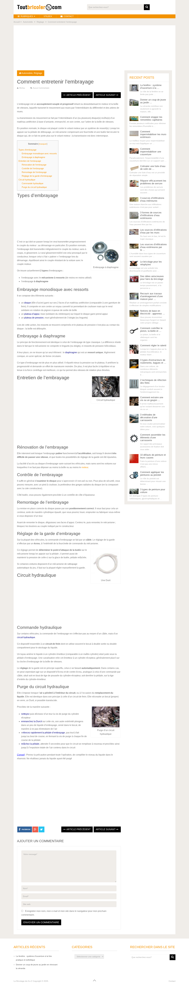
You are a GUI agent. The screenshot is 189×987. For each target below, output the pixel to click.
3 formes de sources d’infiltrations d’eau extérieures (150, 215)
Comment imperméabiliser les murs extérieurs (153, 134)
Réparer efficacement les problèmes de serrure (153, 182)
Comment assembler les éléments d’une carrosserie (152, 437)
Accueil (17, 22)
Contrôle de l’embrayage (33, 168)
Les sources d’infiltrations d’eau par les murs (153, 231)
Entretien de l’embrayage (30, 161)
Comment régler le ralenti (153, 345)
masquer (43, 144)
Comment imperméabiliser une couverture (150, 152)
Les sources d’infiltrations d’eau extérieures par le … (153, 247)
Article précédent (78, 95)
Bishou (22, 88)
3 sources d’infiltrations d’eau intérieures (152, 199)
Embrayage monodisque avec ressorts (39, 153)
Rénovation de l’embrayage (34, 165)
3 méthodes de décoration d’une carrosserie (148, 417)
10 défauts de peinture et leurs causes (153, 456)
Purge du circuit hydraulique (34, 187)
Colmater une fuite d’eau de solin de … (152, 167)
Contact (68, 16)
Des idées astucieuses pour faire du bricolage (152, 277)
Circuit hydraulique (27, 179)
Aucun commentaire (41, 88)
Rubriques (26, 16)
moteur (84, 467)
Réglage (40, 22)
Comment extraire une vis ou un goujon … (151, 399)
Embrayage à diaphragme (33, 157)
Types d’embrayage (27, 150)
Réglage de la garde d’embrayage (37, 176)
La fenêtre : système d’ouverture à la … (150, 86)
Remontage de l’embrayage (34, 172)
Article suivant (106, 95)
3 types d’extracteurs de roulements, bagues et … (153, 361)
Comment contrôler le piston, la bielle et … (151, 329)
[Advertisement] (94, 49)
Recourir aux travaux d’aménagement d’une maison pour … (151, 296)
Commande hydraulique (32, 183)
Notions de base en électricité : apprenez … (152, 312)
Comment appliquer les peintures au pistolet (152, 473)
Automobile (28, 22)
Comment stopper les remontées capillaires (151, 118)
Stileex (48, 16)
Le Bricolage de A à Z (23, 981)
